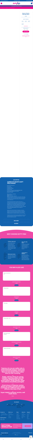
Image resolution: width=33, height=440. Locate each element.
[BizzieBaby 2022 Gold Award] (9, 406)
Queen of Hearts (14, 207)
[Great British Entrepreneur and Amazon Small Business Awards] (19, 406)
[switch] (31, 437)
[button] (16, 179)
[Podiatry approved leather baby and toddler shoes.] (5, 245)
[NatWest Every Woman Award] (14, 406)
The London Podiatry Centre (18, 190)
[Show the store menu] (1, 3)
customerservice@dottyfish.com (4, 0)
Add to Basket (26, 31)
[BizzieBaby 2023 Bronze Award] (24, 406)
